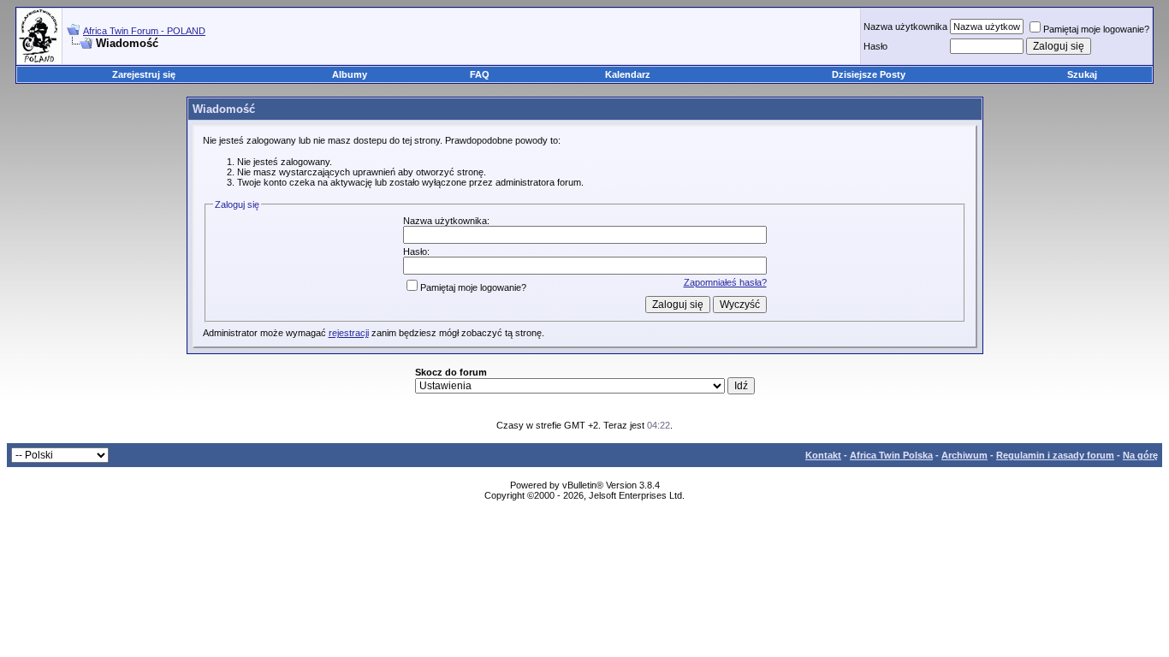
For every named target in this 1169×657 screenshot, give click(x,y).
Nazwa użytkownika (905, 26)
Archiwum (964, 455)
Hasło (875, 46)
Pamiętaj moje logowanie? (1096, 29)
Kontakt (823, 455)
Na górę (1140, 455)
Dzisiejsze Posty (868, 74)
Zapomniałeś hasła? (725, 282)
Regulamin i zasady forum (1055, 455)
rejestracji (349, 333)
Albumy (349, 74)
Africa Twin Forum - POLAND (144, 31)
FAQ (480, 74)
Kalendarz (627, 74)
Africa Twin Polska (891, 455)
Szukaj (1082, 74)
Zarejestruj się (143, 74)
